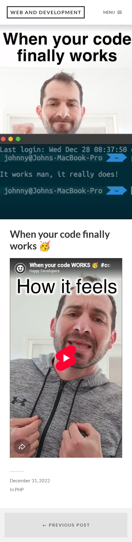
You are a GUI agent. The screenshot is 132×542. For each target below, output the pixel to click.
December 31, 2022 (30, 480)
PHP (19, 489)
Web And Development (46, 12)
